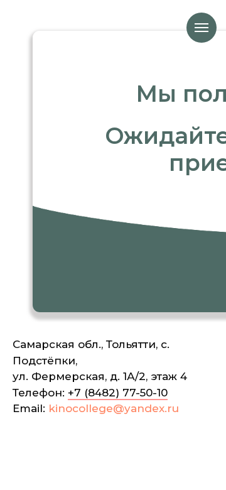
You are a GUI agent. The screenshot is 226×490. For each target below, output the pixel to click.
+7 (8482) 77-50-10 (118, 392)
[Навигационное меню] (201, 27)
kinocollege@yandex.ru (113, 408)
